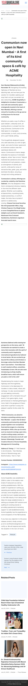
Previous (9, 552)
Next (5, 567)
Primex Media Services (14, 684)
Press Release (22, 672)
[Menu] (26, 3)
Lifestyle (14, 38)
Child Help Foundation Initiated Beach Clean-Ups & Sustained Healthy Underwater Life (12, 602)
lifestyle (12, 534)
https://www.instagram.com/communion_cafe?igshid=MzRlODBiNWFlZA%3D (13, 467)
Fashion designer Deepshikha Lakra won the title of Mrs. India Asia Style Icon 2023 (13, 547)
